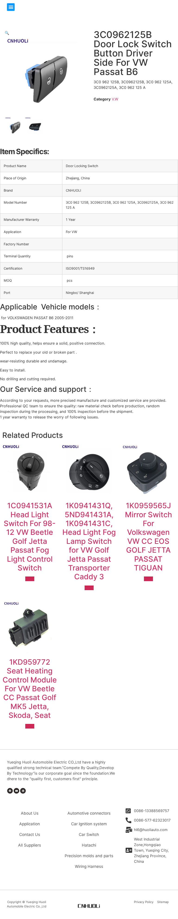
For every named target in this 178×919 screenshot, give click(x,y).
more (29, 578)
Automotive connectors (89, 813)
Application (29, 824)
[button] (11, 7)
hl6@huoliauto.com (151, 829)
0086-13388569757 (151, 810)
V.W (115, 99)
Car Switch (89, 834)
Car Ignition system (89, 824)
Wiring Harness (89, 866)
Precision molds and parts (89, 856)
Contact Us (29, 834)
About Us (29, 813)
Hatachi (89, 845)
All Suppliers (29, 845)
